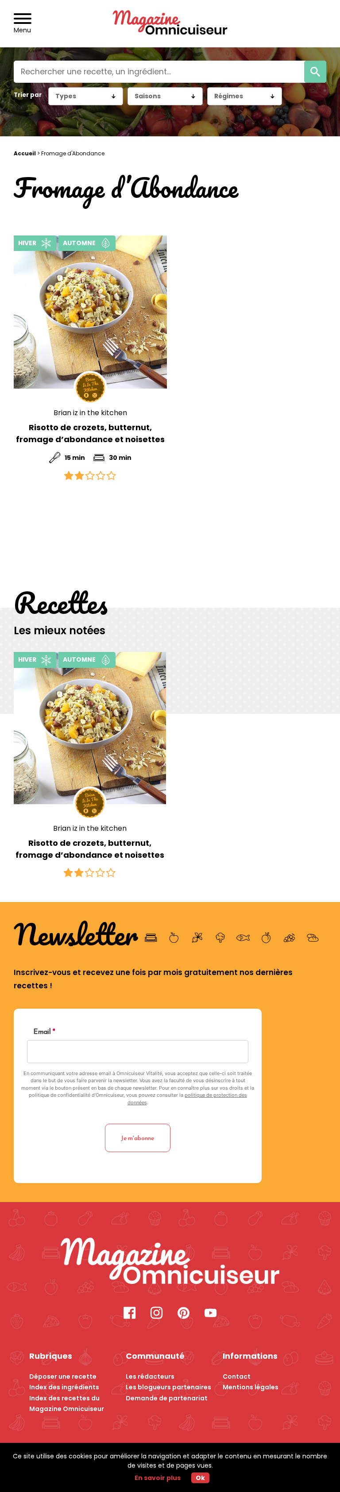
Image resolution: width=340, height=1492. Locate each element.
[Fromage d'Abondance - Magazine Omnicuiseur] (170, 1262)
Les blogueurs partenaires (168, 1387)
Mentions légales (250, 1387)
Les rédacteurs (150, 1376)
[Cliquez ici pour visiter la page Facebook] (129, 1313)
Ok (200, 1477)
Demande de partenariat (167, 1398)
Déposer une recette (63, 1376)
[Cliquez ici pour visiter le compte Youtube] (210, 1313)
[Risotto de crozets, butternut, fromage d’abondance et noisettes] (90, 312)
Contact (237, 1376)
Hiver (27, 243)
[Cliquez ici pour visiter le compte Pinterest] (183, 1313)
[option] (90, 766)
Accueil (25, 153)
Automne (79, 243)
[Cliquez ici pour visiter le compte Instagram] (156, 1313)
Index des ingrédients (64, 1387)
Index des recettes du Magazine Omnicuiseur (66, 1404)
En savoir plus (158, 1477)
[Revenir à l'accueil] (170, 23)
